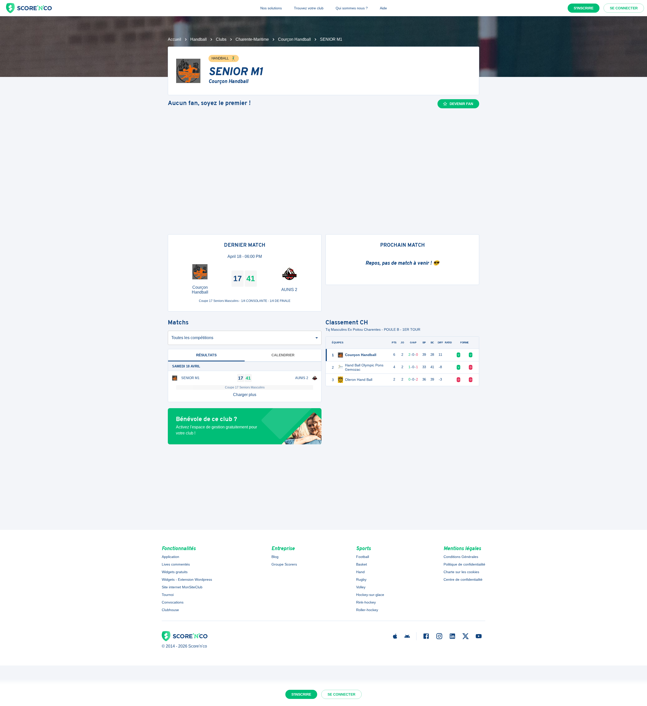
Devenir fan (461, 104)
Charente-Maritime (252, 39)
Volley (360, 587)
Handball (198, 39)
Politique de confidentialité (464, 564)
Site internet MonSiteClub (182, 587)
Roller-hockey (367, 610)
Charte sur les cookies (461, 572)
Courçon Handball (294, 39)
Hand (360, 572)
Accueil (174, 39)
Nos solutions (271, 8)
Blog (275, 557)
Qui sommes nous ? (352, 8)
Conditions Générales (461, 557)
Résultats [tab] (206, 355)
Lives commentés (176, 564)
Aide (383, 8)
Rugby (361, 579)
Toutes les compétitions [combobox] (192, 338)
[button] (244, 395)
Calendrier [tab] (282, 355)
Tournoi (168, 595)
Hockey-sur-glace (370, 595)
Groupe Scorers (284, 564)
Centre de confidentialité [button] (463, 579)
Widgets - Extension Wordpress (187, 579)
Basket (361, 564)
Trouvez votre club (309, 8)
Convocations (172, 602)
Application (170, 557)
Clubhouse (170, 610)
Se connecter (624, 8)
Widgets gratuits (175, 572)
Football (362, 557)
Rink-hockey (366, 602)
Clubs (221, 39)
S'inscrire (583, 8)
